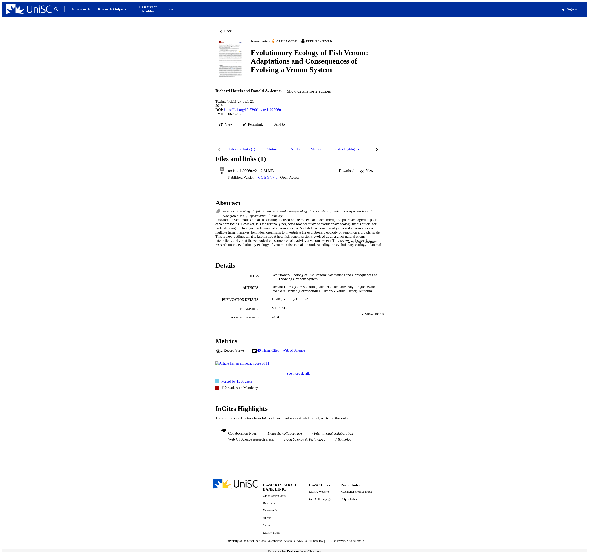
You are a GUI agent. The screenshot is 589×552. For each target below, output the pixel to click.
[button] (346, 170)
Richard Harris (229, 91)
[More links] (171, 9)
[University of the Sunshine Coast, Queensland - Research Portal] (29, 9)
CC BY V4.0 (267, 177)
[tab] (242, 149)
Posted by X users (236, 381)
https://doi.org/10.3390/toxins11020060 (252, 110)
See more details (298, 373)
